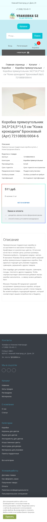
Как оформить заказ (10, 479)
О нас (4, 409)
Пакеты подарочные (10, 453)
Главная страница (15, 64)
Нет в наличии (23, 203)
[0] (35, 44)
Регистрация (22, 46)
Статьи (5, 412)
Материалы (7, 396)
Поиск (37, 35)
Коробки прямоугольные (28, 67)
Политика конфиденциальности (15, 490)
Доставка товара (9, 475)
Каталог (23, 26)
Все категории (8, 460)
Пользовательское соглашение (14, 494)
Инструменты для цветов (12, 439)
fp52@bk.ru (15, 357)
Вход (10, 46)
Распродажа (7, 393)
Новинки (5, 385)
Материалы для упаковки (12, 450)
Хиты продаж (7, 389)
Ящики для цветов (9, 435)
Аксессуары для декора (11, 446)
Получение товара (9, 482)
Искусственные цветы (11, 442)
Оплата (5, 486)
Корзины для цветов (10, 431)
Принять (9, 516)
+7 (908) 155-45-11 (23, 9)
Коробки (6, 67)
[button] (43, 89)
